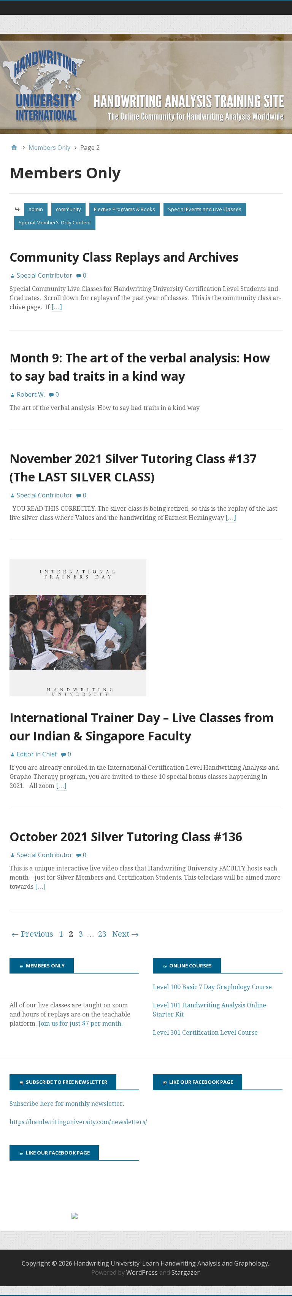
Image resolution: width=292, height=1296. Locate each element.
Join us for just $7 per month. (81, 1023)
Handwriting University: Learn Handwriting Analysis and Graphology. (171, 1263)
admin (36, 209)
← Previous (32, 934)
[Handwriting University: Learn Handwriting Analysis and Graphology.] (146, 83)
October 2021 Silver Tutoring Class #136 (126, 836)
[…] (56, 307)
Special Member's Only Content (55, 222)
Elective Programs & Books (124, 209)
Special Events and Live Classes (204, 209)
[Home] (14, 147)
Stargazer (185, 1272)
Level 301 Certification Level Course (205, 1032)
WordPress (142, 1272)
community (68, 209)
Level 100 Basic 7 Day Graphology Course (212, 987)
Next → (125, 934)
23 (102, 934)
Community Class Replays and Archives (124, 257)
